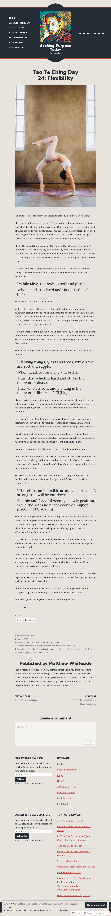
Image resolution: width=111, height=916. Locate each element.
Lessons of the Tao (83, 649)
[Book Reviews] (99, 33)
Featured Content (19, 37)
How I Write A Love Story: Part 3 (73, 895)
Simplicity (27, 652)
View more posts (59, 685)
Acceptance (22, 649)
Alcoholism (41, 649)
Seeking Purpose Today (55, 47)
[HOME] (88, 33)
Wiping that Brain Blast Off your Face (76, 866)
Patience (18, 652)
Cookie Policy (62, 910)
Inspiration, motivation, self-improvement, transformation (40, 646)
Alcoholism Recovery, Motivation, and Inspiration (38, 642)
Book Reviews (16, 42)
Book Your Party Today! (69, 872)
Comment (88, 742)
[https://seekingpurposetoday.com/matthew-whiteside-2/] (76, 33)
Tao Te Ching (42, 652)
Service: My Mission (67, 861)
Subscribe (22, 836)
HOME (21, 28)
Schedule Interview (19, 23)
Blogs (12, 28)
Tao (33, 652)
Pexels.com (65, 209)
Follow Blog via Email (29, 758)
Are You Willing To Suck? (70, 821)
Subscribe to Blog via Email (32, 814)
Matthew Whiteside (25, 636)
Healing (71, 649)
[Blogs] (84, 33)
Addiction (32, 649)
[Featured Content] (95, 33)
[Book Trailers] (102, 33)
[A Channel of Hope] (91, 33)
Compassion (52, 649)
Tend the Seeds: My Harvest (71, 845)
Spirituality (70, 646)
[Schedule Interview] (80, 33)
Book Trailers (16, 47)
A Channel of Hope (19, 32)
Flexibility (63, 649)
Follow (20, 779)
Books (12, 18)
